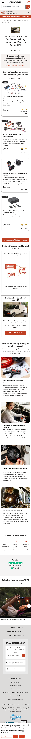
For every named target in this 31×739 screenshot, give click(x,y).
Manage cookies (15, 689)
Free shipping (15, 16)
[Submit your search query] (27, 7)
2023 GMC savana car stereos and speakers (17, 20)
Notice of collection (15, 696)
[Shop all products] (2, 2)
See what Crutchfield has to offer (14, 65)
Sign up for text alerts (15, 663)
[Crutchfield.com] (16, 2)
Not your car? (15, 50)
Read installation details (16, 333)
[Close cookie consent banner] (29, 725)
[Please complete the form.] (23, 655)
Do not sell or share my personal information (15, 692)
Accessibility (20, 704)
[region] (15, 606)
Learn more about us (15, 583)
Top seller (5, 82)
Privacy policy (15, 682)
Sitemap (27, 704)
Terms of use (11, 704)
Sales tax (4, 704)
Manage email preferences (15, 699)
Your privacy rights (15, 685)
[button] (29, 606)
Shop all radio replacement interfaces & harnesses (16, 240)
